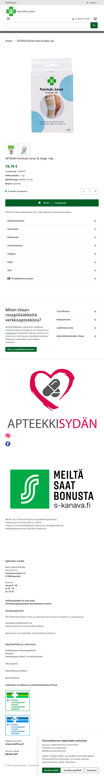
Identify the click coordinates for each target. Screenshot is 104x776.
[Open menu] (8, 19)
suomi (93, 2)
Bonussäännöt (12, 677)
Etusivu (8, 40)
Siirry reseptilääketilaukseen (21, 349)
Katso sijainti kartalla (15, 567)
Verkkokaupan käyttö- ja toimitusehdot (23, 656)
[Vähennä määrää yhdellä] (83, 191)
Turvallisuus (63, 311)
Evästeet (9, 653)
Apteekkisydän (26, 11)
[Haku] (94, 25)
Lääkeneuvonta (65, 327)
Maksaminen (64, 319)
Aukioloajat (10, 2)
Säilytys (11, 253)
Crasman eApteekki (38, 765)
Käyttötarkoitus (15, 220)
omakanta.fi (11, 333)
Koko (10, 261)
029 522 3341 (11, 754)
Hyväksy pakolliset (73, 770)
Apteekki (17, 183)
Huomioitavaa (15, 245)
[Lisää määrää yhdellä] (96, 191)
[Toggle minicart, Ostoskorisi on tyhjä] (95, 18)
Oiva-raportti (11, 663)
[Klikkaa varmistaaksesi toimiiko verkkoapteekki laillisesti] (52, 701)
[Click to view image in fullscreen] (52, 94)
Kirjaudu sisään (82, 18)
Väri (9, 270)
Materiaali (12, 237)
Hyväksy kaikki (51, 770)
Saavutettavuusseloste (16, 670)
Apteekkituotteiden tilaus (70, 336)
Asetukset (92, 770)
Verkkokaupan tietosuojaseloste (20, 650)
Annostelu (12, 228)
